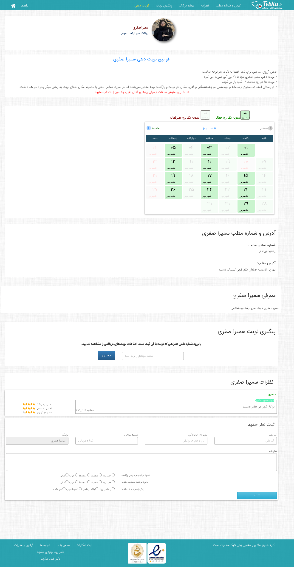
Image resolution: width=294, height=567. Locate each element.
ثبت (257, 495)
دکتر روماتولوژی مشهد (51, 552)
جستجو (106, 355)
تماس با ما (63, 545)
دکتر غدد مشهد (50, 558)
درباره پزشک (186, 5)
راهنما (24, 5)
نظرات (205, 5)
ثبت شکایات (84, 545)
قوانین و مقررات (23, 545)
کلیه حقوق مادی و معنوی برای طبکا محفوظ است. (243, 545)
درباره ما (44, 545)
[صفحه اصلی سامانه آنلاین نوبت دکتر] (13, 5)
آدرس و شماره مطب (228, 5)
